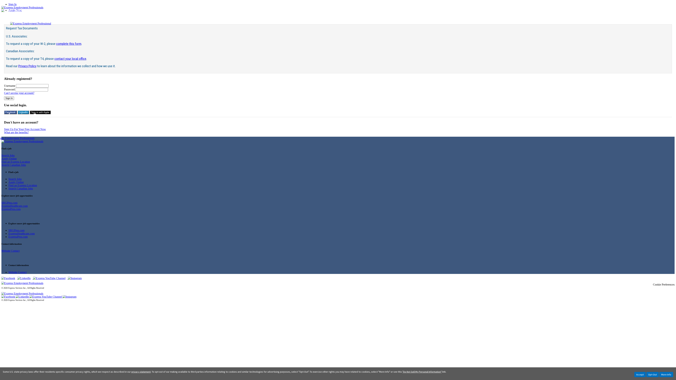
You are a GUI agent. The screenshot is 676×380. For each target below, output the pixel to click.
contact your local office (70, 59)
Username (9, 85)
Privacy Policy (27, 66)
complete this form (68, 44)
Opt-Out (652, 374)
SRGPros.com (9, 202)
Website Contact (10, 250)
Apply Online (9, 158)
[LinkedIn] (25, 278)
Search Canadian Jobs (13, 164)
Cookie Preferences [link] (664, 284)
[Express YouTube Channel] (50, 278)
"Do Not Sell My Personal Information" (422, 371)
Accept (640, 374)
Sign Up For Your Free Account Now (25, 129)
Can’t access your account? (19, 92)
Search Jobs (8, 155)
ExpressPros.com (11, 209)
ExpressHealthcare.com (14, 205)
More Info (666, 374)
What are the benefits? (16, 132)
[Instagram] (75, 278)
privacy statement (141, 371)
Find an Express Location (15, 161)
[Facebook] (9, 278)
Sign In (12, 4)
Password (9, 89)
